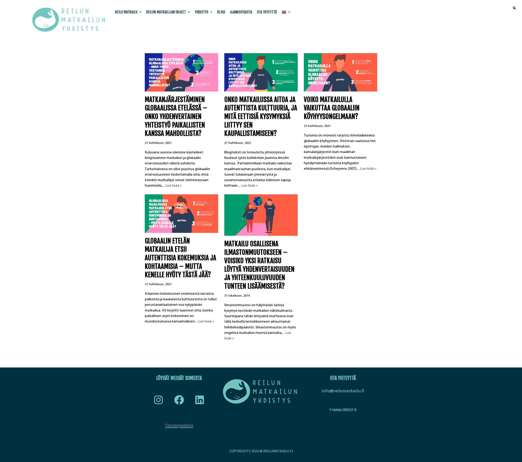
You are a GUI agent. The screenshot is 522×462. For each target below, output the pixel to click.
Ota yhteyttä (267, 12)
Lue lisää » (174, 185)
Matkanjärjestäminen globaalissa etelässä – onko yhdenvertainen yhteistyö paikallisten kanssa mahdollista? (176, 117)
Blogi (221, 12)
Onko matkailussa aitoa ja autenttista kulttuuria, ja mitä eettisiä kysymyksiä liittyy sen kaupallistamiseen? (260, 117)
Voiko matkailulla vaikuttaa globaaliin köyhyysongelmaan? (331, 108)
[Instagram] (158, 400)
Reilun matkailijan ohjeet (166, 12)
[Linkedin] (199, 400)
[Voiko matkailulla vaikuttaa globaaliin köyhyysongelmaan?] (340, 72)
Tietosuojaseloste (179, 425)
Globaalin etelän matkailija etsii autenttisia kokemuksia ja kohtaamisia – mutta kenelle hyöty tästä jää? (180, 258)
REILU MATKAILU (126, 12)
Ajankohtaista (241, 12)
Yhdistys (202, 12)
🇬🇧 (284, 12)
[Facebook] (179, 400)
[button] (128, 12)
